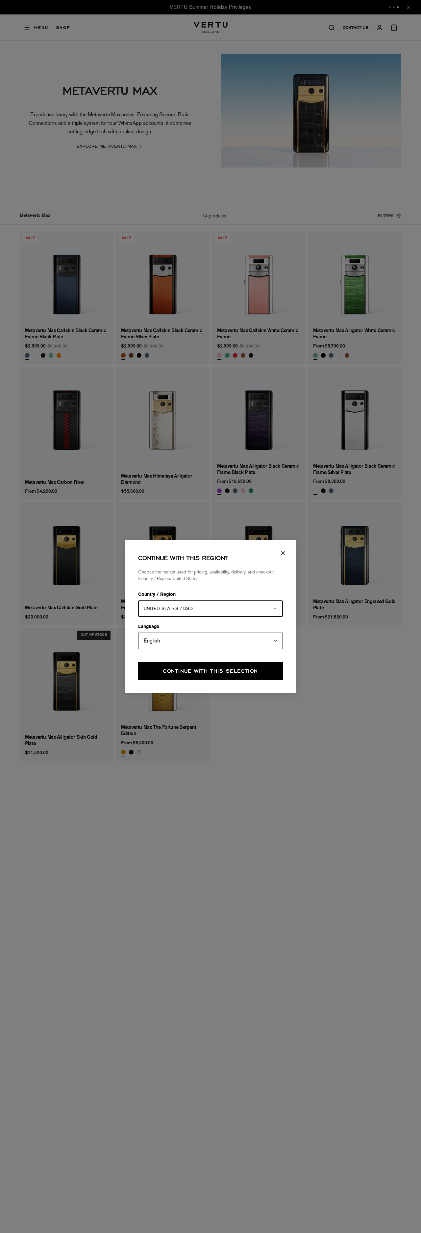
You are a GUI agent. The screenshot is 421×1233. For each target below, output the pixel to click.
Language (148, 627)
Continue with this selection (210, 671)
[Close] (282, 553)
